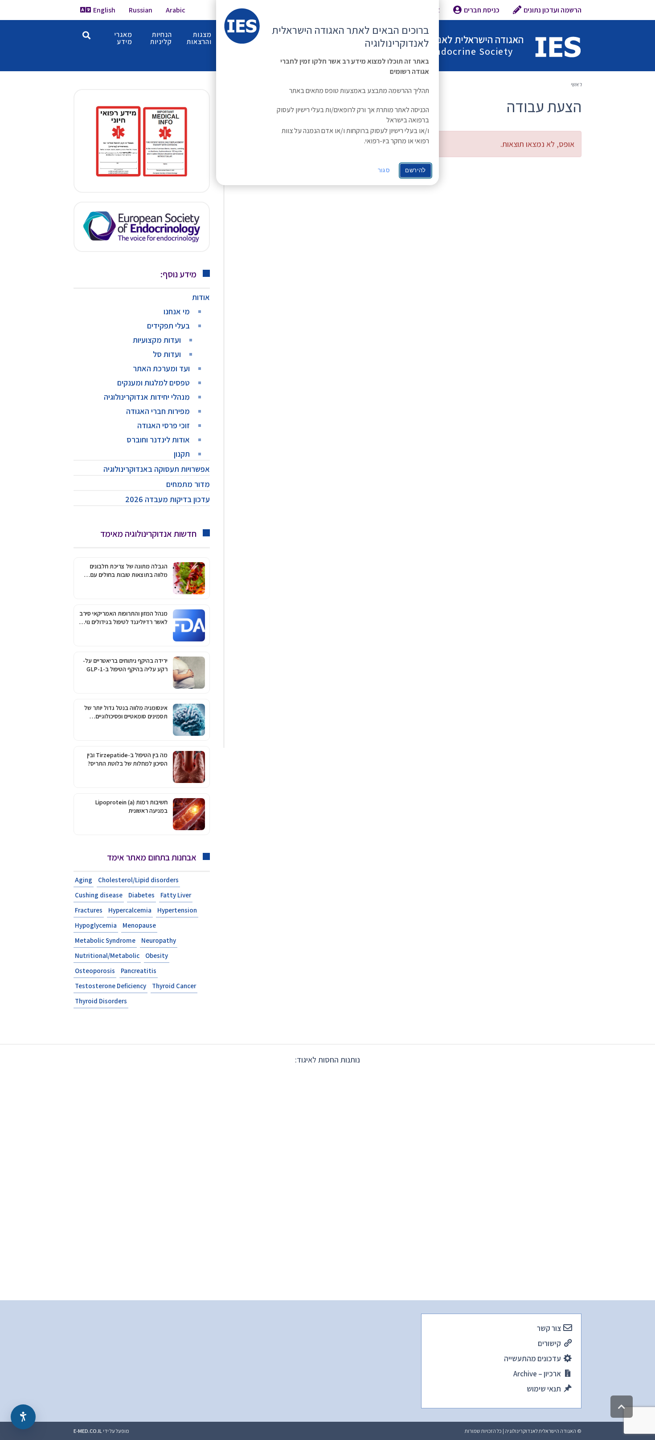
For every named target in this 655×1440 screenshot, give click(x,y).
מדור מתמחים (188, 484)
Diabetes (141, 895)
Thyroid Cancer (174, 986)
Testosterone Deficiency (110, 986)
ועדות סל (167, 354)
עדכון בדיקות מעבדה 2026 (167, 499)
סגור (384, 170)
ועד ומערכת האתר (161, 368)
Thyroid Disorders (101, 1001)
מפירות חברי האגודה (158, 411)
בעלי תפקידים (168, 325)
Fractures (88, 910)
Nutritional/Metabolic (107, 955)
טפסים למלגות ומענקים (153, 382)
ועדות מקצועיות (157, 340)
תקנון (182, 454)
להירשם (415, 170)
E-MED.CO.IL (88, 1431)
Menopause (139, 925)
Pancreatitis (138, 970)
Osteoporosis (95, 970)
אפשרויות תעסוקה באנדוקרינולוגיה (156, 469)
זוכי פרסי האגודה (163, 425)
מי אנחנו (177, 311)
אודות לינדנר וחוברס (158, 439)
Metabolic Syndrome (105, 940)
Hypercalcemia (129, 910)
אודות (201, 297)
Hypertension (177, 910)
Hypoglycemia (96, 925)
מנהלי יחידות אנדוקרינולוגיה (147, 397)
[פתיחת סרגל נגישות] (23, 1416)
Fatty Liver (175, 895)
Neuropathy (158, 940)
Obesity (156, 955)
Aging (83, 880)
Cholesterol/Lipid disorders (138, 880)
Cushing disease (99, 895)
